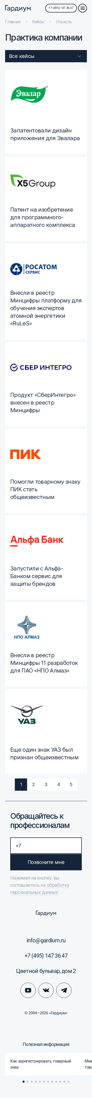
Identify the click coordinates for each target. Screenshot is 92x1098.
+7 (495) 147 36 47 (61, 8)
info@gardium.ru (46, 940)
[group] (42, 1064)
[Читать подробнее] (46, 112)
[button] (23, 1082)
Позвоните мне (46, 862)
